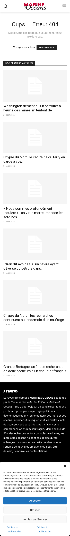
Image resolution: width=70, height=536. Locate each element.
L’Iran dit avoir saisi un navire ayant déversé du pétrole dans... (31, 266)
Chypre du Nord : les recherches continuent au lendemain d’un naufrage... (34, 317)
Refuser (35, 510)
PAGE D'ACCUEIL (46, 47)
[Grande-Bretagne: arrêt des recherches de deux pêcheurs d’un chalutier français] (35, 347)
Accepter (35, 500)
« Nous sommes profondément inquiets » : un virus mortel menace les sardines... (33, 212)
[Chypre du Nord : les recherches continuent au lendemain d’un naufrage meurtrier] (35, 295)
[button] (65, 466)
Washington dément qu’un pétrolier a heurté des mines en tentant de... (32, 108)
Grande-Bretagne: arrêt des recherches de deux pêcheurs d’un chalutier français (34, 369)
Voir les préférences (35, 519)
